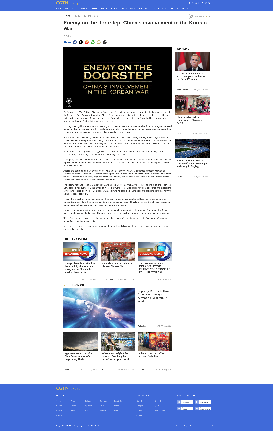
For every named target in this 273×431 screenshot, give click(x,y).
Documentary (160, 410)
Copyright (187, 426)
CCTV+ (139, 415)
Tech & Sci (114, 8)
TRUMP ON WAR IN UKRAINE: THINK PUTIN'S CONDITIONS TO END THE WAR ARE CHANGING (155, 268)
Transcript (117, 410)
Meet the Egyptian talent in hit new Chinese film (117, 265)
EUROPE (60, 415)
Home (58, 8)
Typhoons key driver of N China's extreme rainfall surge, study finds (78, 356)
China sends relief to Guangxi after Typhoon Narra (189, 120)
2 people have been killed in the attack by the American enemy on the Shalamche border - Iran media (80, 267)
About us (212, 426)
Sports (132, 8)
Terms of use (175, 426)
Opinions (103, 8)
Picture (156, 8)
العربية (157, 406)
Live (171, 8)
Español (158, 401)
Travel (140, 8)
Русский (139, 410)
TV (177, 8)
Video (164, 8)
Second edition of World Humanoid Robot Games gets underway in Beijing (192, 163)
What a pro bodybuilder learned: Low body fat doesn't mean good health (116, 356)
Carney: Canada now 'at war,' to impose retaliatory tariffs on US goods (190, 76)
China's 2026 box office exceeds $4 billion (152, 355)
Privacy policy (200, 426)
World (74, 8)
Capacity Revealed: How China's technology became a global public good (153, 296)
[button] (69, 101)
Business (93, 8)
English (139, 401)
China (66, 8)
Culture (124, 8)
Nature (147, 8)
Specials (184, 8)
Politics (84, 8)
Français (139, 406)
